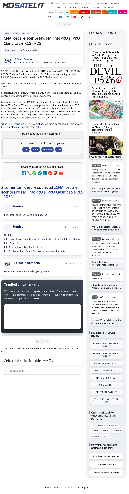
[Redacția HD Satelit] (8, 61)
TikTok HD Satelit (106, 377)
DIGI (66, 12)
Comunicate (67, 3)
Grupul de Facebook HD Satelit (106, 355)
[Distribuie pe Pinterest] (56, 173)
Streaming (114, 3)
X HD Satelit (106, 385)
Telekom (122, 12)
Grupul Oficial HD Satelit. (28, 298)
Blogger (85, 487)
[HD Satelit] (23, 5)
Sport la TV (62, 8)
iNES (104, 12)
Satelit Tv (89, 3)
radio (35, 95)
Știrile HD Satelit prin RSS (106, 400)
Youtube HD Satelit (106, 370)
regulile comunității (43, 291)
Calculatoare (108, 8)
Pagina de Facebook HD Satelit (106, 345)
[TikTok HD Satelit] (81, 17)
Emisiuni (51, 8)
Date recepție (101, 3)
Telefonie (74, 8)
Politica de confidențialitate (106, 472)
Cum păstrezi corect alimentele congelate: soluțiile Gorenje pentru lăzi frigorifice (106, 92)
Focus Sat (96, 12)
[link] (106, 66)
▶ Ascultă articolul (29, 50)
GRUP (68, 17)
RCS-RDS (25, 33)
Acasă (50, 3)
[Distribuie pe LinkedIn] (45, 173)
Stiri (35, 33)
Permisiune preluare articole (106, 456)
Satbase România (55, 12)
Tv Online (84, 8)
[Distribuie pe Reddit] (50, 173)
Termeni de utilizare (106, 464)
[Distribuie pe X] (29, 173)
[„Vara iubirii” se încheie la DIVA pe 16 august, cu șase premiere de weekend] (106, 145)
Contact (51, 17)
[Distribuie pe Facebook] (24, 173)
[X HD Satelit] (89, 17)
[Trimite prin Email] (61, 173)
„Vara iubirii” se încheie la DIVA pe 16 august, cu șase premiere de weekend (106, 128)
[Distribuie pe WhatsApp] (34, 173)
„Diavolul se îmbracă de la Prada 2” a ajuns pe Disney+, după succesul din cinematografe (105, 56)
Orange (74, 12)
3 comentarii (11, 50)
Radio (15, 33)
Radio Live (96, 8)
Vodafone (84, 12)
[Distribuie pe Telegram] (40, 173)
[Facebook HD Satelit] (60, 17)
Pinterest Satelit (106, 392)
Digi (7, 33)
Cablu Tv (78, 3)
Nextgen (112, 12)
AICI (38, 126)
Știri (58, 3)
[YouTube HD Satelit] (74, 17)
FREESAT (101, 425)
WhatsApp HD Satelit (106, 363)
